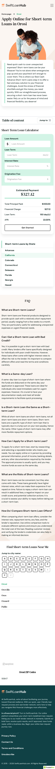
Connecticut (11, 265)
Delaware (9, 270)
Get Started (28, 227)
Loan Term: (10, 149)
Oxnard (5, 601)
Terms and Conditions (13, 748)
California (10, 255)
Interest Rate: (11, 160)
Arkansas (9, 250)
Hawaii (8, 285)
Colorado (9, 260)
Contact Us (7, 742)
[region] (27, 640)
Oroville (6, 589)
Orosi (4, 584)
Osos (4, 595)
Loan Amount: (12, 138)
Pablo (4, 606)
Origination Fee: (13, 174)
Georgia (9, 280)
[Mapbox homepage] (8, 664)
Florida (8, 275)
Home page (6, 14)
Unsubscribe (8, 754)
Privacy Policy (9, 735)
